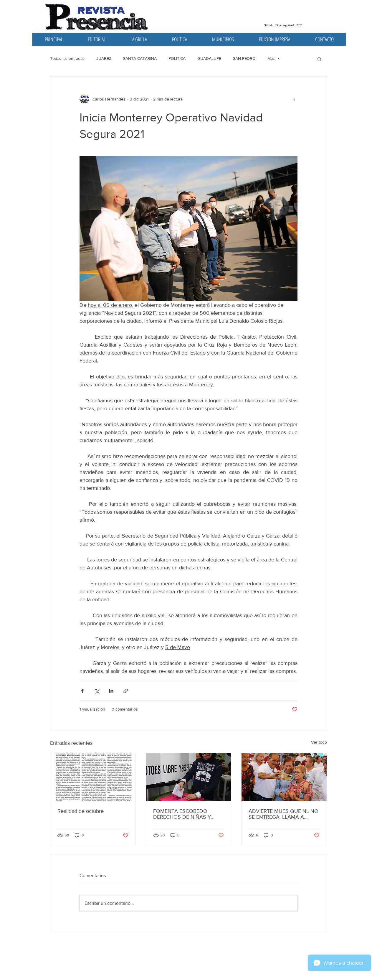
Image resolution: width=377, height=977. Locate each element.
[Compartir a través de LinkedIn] (111, 691)
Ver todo (319, 742)
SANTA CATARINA (140, 58)
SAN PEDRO (244, 58)
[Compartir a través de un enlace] (125, 691)
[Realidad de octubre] (92, 777)
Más (271, 58)
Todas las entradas (67, 58)
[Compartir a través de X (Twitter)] (97, 691)
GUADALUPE (209, 58)
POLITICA (177, 58)
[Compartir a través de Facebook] (82, 691)
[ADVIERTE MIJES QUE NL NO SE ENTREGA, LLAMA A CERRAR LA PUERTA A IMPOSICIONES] (284, 777)
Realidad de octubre (80, 811)
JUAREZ (103, 58)
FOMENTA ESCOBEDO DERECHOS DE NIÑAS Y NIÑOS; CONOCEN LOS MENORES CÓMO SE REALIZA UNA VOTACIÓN (183, 814)
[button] (319, 58)
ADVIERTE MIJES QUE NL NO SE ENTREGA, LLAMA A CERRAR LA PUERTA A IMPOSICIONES (283, 814)
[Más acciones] (293, 99)
